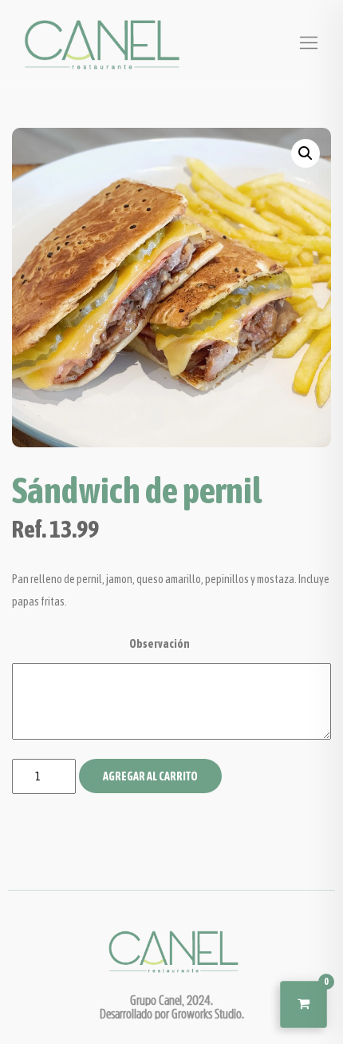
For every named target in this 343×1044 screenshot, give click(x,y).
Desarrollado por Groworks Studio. (172, 1013)
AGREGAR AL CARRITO (150, 776)
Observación (159, 643)
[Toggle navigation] (308, 43)
